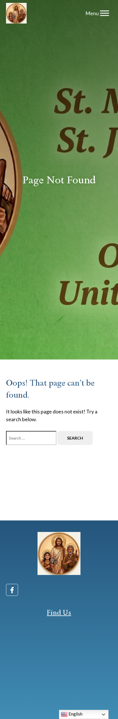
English (75, 713)
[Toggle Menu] (104, 13)
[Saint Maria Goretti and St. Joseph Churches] (16, 13)
